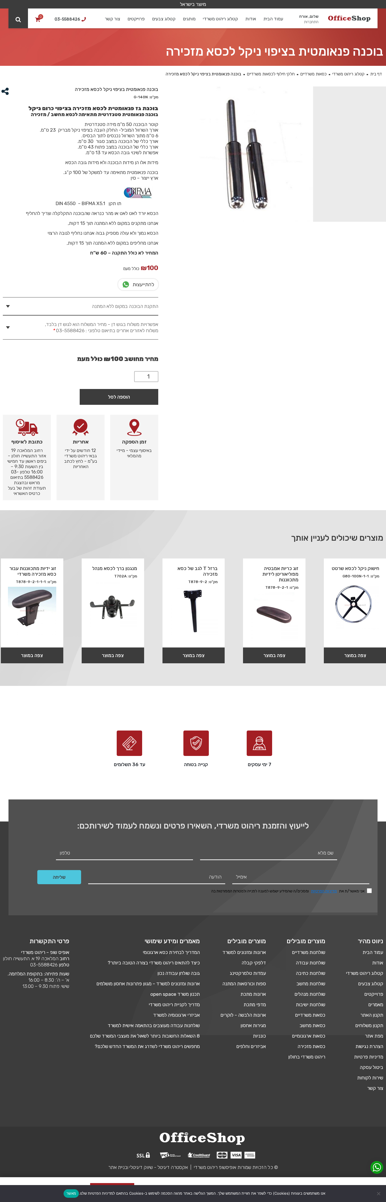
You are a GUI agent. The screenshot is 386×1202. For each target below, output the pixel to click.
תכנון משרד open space (175, 994)
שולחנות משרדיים (308, 952)
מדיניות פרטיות (368, 1057)
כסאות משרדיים (313, 74)
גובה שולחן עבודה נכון (178, 973)
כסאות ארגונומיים (308, 1036)
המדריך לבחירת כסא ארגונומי (171, 952)
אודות (250, 18)
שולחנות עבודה (310, 963)
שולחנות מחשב (310, 983)
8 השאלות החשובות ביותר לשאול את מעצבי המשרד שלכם (145, 1036)
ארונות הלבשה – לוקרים (243, 1015)
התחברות (311, 21)
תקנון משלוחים (369, 1025)
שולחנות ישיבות (310, 1004)
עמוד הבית (273, 18)
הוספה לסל (119, 397)
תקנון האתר (371, 1015)
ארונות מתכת (253, 994)
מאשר (71, 1193)
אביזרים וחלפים (251, 1046)
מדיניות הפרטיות (324, 891)
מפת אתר (374, 1036)
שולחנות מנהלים (309, 994)
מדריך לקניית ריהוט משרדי (174, 1004)
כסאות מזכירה (311, 1046)
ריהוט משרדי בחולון (306, 1057)
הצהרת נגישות (369, 1046)
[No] (379, 1193)
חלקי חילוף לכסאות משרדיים (271, 74)
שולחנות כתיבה (310, 973)
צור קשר (112, 18)
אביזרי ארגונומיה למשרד (176, 1015)
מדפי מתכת (255, 1004)
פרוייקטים (136, 18)
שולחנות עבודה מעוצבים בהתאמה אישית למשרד (154, 1025)
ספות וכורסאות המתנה (244, 983)
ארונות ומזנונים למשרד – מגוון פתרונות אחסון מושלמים (148, 983)
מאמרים (375, 1004)
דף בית (376, 74)
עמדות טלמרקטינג (248, 973)
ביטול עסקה (371, 1067)
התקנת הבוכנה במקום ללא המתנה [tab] (125, 306)
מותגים (189, 18)
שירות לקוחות (370, 1078)
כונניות (259, 1036)
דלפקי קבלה (254, 963)
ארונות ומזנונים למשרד (244, 952)
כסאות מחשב (312, 1025)
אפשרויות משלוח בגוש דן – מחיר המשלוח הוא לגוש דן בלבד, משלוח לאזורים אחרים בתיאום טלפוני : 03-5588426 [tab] (101, 327)
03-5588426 (44, 965)
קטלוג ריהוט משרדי (220, 18)
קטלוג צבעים (163, 18)
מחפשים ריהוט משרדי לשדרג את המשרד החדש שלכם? (147, 1046)
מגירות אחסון (253, 1025)
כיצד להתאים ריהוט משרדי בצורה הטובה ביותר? (154, 963)
